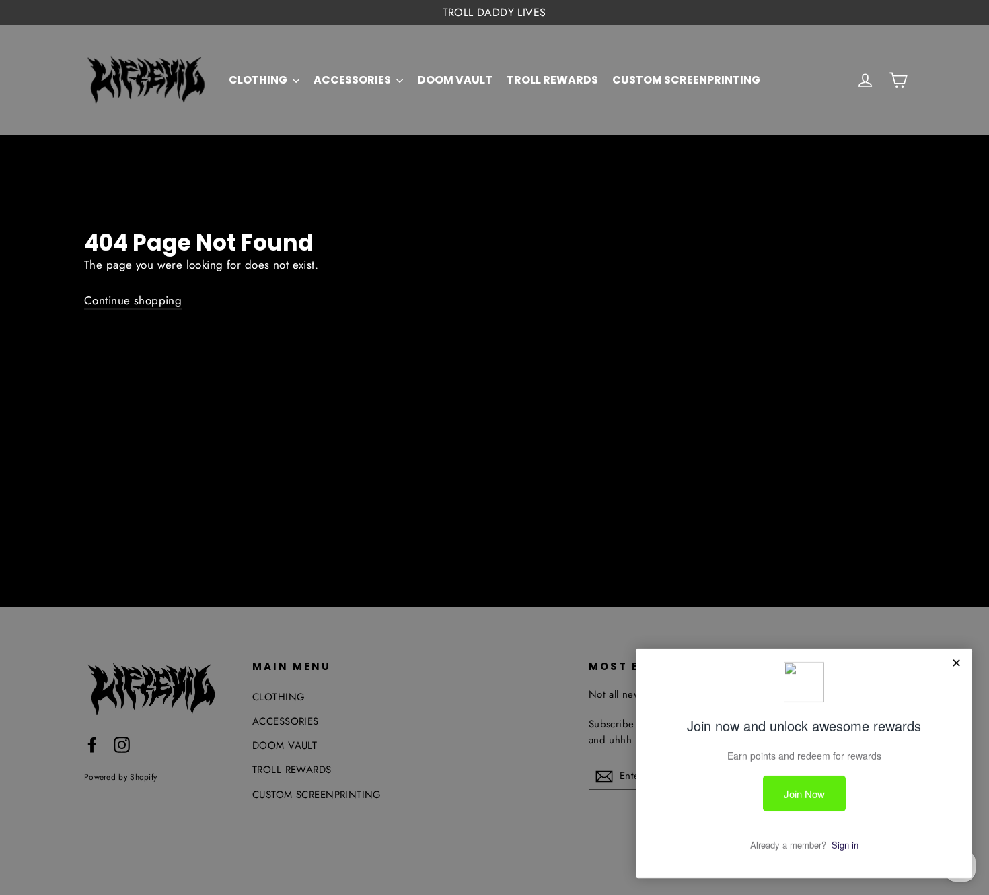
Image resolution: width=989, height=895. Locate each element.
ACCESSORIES (353, 80)
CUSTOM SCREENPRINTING (686, 80)
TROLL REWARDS (552, 80)
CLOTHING (259, 80)
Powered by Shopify (120, 777)
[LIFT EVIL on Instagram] (122, 744)
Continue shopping (133, 300)
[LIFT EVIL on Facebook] (92, 744)
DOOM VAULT (455, 80)
